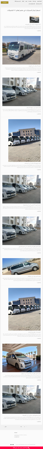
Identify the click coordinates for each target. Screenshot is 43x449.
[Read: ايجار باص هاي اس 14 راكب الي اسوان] (21, 357)
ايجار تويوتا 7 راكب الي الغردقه (33, 24)
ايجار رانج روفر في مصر (32, 3)
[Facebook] (13, 444)
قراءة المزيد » (39, 30)
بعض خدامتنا (34, 1)
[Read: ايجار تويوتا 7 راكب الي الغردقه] (34, 19)
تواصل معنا (30, 1)
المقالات (23, 1)
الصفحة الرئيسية (39, 1)
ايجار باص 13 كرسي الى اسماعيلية (32, 205)
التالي (5, 426)
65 (21, 426)
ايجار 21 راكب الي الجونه (35, 66)
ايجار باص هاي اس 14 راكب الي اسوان (31, 374)
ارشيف (26, 1)
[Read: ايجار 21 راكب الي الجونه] (21, 50)
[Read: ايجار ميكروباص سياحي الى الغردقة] (21, 399)
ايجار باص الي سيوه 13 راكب (33, 107)
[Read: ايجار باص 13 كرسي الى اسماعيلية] (21, 189)
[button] (4, 2)
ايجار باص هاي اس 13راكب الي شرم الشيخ (30, 246)
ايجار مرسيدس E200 (18, 1)
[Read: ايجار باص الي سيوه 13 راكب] (21, 91)
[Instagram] (10, 444)
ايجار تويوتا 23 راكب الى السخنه (33, 163)
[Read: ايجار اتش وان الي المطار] (21, 266)
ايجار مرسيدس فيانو (39, 3)
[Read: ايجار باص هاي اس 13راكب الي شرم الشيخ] (21, 230)
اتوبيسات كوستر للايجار (34, 332)
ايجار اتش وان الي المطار (34, 276)
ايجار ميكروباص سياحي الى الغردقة (32, 415)
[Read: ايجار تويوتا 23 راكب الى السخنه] (24, 140)
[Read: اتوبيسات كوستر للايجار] (24, 309)
